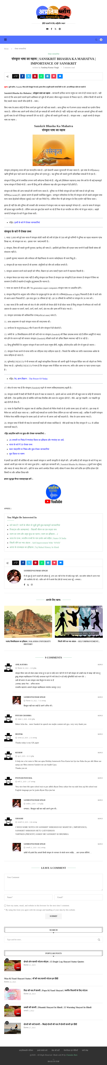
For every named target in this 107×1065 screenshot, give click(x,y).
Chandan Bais (71, 1055)
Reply (100, 664)
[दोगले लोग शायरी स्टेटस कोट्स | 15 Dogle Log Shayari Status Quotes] (12, 965)
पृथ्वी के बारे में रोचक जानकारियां (27, 222)
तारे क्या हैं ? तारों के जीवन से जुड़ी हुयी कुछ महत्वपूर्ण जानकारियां (35, 525)
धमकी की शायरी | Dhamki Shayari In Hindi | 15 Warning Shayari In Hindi (57, 1007)
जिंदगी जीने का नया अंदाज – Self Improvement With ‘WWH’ (35, 543)
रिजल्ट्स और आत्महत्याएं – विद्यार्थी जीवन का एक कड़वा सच (33, 529)
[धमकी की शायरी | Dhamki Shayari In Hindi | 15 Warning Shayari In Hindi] (12, 1011)
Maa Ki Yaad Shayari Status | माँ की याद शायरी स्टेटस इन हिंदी (31, 978)
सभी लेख (85, 1050)
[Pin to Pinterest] (35, 76)
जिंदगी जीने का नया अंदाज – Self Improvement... (79, 641)
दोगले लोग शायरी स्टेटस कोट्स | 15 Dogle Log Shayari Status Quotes (54, 961)
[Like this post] (16, 76)
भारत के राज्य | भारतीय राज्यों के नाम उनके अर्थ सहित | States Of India (38, 538)
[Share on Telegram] (47, 76)
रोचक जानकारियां (20, 49)
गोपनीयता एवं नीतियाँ (71, 1050)
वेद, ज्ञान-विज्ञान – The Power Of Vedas (31, 379)
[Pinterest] (60, 29)
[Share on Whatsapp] (41, 76)
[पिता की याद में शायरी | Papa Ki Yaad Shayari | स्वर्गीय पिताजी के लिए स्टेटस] (12, 994)
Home (6, 49)
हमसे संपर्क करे (42, 1050)
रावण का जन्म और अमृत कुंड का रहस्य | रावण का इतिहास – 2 (34, 534)
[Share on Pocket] (53, 76)
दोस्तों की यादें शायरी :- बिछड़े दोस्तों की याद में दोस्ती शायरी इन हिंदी (50, 1024)
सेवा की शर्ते (55, 1050)
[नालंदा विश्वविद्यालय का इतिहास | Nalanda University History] (28, 622)
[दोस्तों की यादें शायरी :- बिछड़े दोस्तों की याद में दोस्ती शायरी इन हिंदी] (12, 1028)
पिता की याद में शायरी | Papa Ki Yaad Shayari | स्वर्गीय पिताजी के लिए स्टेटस (55, 990)
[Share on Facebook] (22, 76)
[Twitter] (55, 29)
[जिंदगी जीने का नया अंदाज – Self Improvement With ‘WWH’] (79, 622)
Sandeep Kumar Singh (50, 68)
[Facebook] (51, 29)
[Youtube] (47, 29)
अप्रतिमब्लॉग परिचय (26, 1050)
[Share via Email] (60, 76)
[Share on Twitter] (28, 76)
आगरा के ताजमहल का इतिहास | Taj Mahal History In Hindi (34, 547)
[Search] (96, 40)
